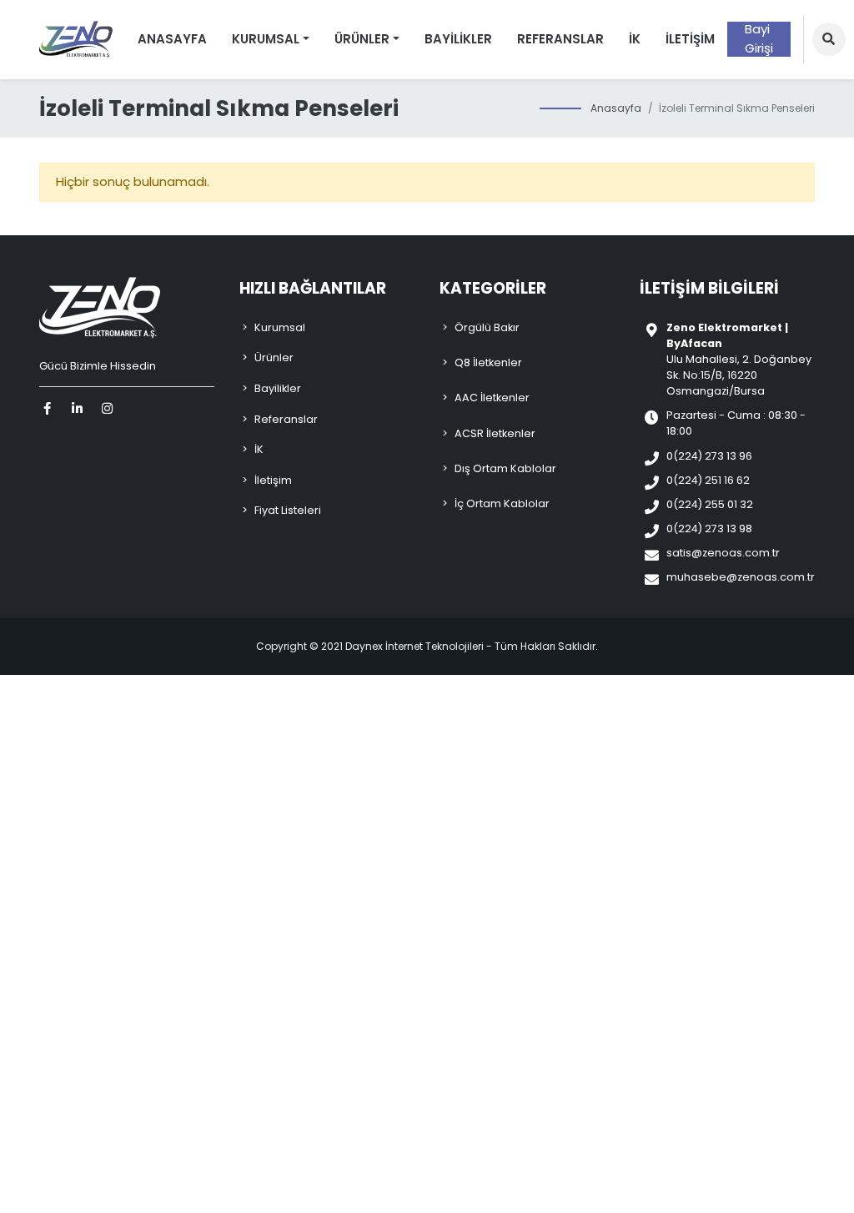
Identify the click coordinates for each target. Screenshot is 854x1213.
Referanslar (560, 39)
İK (634, 39)
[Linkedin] (79, 408)
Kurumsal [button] (265, 39)
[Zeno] (76, 39)
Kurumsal (279, 327)
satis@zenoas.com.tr (723, 553)
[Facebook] (49, 408)
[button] (829, 39)
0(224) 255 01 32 (709, 504)
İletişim (690, 39)
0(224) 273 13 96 (709, 456)
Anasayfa (172, 39)
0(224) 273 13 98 (709, 528)
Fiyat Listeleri (287, 510)
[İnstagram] (109, 408)
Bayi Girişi (759, 39)
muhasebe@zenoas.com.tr (740, 577)
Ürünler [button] (361, 39)
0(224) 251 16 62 (708, 480)
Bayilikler (458, 39)
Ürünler (274, 357)
